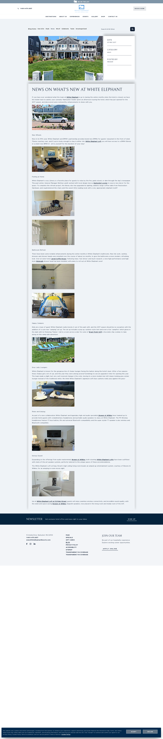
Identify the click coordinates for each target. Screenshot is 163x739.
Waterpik (39, 261)
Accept (133, 731)
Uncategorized (81, 29)
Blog (68, 542)
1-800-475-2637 (26, 8)
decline (150, 731)
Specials (69, 537)
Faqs (68, 535)
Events (85, 16)
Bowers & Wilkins (105, 415)
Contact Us (112, 16)
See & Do (41, 29)
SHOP (103, 16)
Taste (72, 29)
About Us (63, 16)
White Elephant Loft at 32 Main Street (52, 501)
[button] (110, 548)
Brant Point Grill (95, 332)
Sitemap (69, 550)
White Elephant (72, 97)
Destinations (51, 16)
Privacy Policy (72, 545)
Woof (58, 29)
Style (47, 29)
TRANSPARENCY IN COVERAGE (77, 552)
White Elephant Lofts (105, 459)
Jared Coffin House (58, 259)
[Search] (132, 29)
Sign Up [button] (132, 519)
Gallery (94, 16)
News (53, 29)
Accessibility (71, 547)
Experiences (75, 16)
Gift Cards (70, 540)
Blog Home (32, 29)
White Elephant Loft (93, 141)
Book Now (140, 8)
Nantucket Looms (100, 183)
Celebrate (65, 29)
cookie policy (65, 734)
